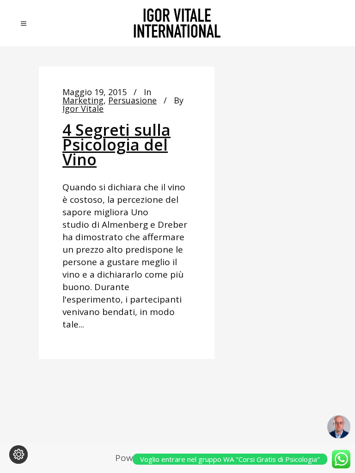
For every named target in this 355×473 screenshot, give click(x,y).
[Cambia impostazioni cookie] (18, 454)
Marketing (83, 100)
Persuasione (132, 100)
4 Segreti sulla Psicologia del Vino (116, 144)
